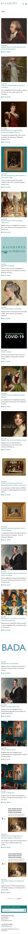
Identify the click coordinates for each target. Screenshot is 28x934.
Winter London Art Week (8, 750)
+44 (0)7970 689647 (7, 924)
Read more (6, 52)
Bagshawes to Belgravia (7, 266)
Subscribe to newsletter (11, 907)
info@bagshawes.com (6, 926)
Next (19, 898)
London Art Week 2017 (7, 793)
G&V (6, 930)
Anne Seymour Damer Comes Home (11, 309)
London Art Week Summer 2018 (10, 706)
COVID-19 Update (6, 352)
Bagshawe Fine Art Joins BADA (9, 663)
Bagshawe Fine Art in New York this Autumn (13, 440)
